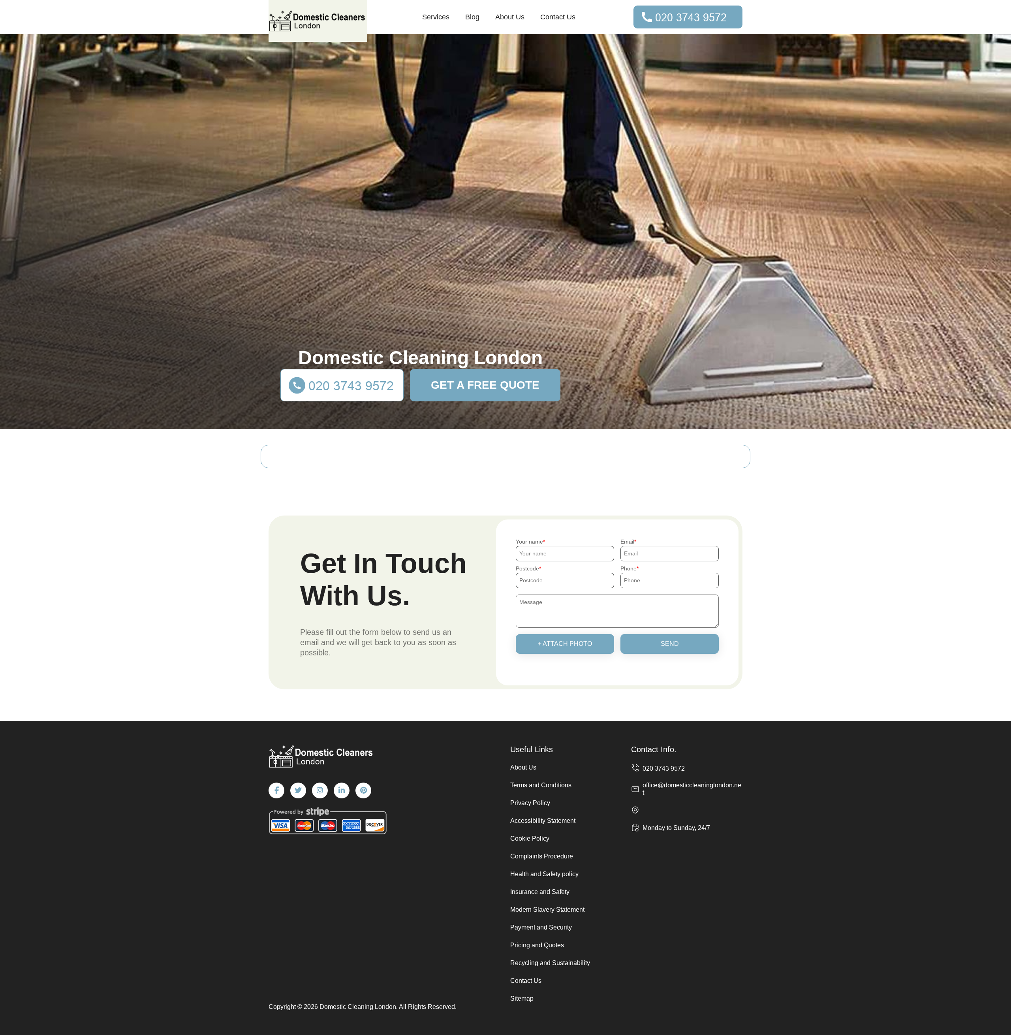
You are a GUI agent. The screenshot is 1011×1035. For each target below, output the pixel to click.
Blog (472, 17)
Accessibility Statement (542, 820)
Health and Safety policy (544, 874)
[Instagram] (320, 790)
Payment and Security (541, 927)
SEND (670, 643)
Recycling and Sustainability (550, 963)
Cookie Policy (529, 838)
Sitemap (522, 998)
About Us (509, 17)
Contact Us (557, 17)
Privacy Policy (530, 803)
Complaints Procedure (541, 856)
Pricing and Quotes (537, 945)
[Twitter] (298, 790)
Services (435, 17)
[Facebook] (276, 790)
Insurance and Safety (539, 891)
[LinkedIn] (342, 790)
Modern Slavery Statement (547, 909)
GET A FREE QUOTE (485, 385)
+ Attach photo (565, 643)
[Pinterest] (363, 790)
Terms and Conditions (540, 785)
